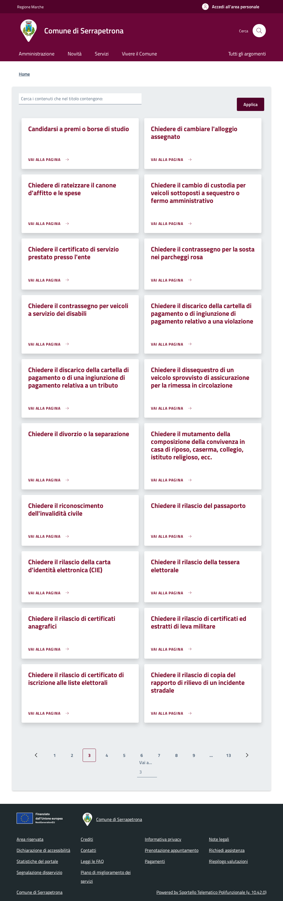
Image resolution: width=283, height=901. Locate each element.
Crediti (87, 839)
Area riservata (30, 839)
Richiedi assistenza (227, 850)
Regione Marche (30, 7)
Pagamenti (155, 861)
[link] (50, 159)
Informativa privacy (163, 839)
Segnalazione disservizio (39, 872)
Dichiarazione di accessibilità (43, 850)
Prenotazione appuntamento (171, 850)
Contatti (88, 850)
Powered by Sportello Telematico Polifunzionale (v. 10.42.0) (211, 892)
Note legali (219, 839)
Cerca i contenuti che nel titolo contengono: (62, 98)
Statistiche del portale (37, 861)
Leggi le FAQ (92, 861)
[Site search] (259, 30)
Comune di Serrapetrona (39, 892)
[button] (230, 6)
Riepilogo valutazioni (228, 861)
